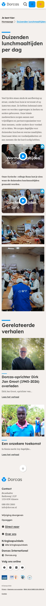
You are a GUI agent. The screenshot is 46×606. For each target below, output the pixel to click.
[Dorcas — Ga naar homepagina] (10, 4)
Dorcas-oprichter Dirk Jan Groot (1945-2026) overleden (20, 381)
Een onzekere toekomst (21, 443)
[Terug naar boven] (23, 468)
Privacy (4, 589)
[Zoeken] (25, 4)
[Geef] (40, 4)
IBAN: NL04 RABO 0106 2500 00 (34, 589)
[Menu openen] (32, 4)
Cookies (4, 594)
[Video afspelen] (23, 156)
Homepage (7, 21)
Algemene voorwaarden (15, 589)
